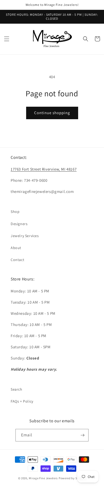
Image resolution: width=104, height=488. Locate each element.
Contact (17, 259)
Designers (19, 223)
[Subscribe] (82, 435)
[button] (7, 39)
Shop (15, 211)
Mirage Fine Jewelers (44, 478)
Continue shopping (52, 112)
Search (16, 389)
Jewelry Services (25, 235)
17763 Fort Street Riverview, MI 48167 (44, 169)
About (16, 247)
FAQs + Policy (22, 401)
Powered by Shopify (72, 478)
